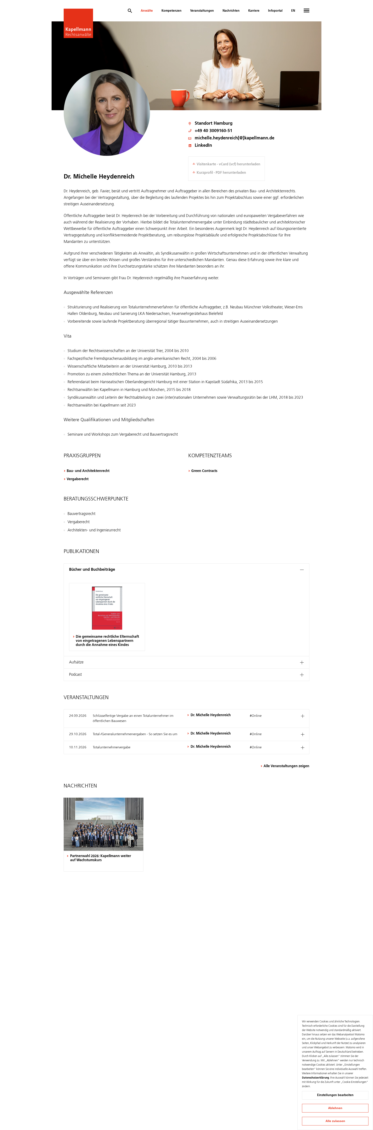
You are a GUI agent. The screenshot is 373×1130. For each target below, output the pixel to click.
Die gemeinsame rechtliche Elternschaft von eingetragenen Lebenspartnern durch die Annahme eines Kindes (107, 641)
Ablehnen (335, 1108)
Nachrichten (231, 10)
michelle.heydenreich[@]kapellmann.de (234, 138)
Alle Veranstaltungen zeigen (286, 766)
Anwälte (147, 10)
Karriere (253, 10)
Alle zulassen (335, 1121)
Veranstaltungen (202, 10)
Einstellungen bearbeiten (335, 1095)
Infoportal (275, 10)
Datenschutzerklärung (315, 1078)
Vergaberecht (78, 479)
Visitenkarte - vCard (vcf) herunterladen (228, 164)
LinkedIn (203, 146)
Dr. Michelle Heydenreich (211, 715)
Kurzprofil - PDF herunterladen (221, 173)
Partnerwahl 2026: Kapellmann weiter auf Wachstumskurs (100, 858)
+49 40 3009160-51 (213, 131)
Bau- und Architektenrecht (88, 471)
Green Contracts (204, 471)
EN (293, 10)
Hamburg (223, 123)
